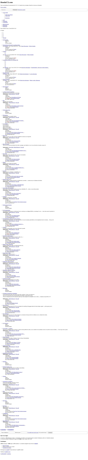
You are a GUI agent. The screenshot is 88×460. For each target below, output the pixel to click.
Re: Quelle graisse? (15, 241)
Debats (4, 162)
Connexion (3, 429)
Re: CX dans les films (16, 140)
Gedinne (4, 51)
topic (4, 391)
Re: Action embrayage (16, 266)
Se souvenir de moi (43, 432)
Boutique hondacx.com (7, 366)
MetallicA (8, 98)
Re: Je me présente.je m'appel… (18, 120)
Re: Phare (14, 275)
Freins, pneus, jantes (7, 253)
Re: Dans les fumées (16, 159)
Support (4, 376)
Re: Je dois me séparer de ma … (18, 132)
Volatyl (14, 57)
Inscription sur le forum (16, 97)
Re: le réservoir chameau (16, 319)
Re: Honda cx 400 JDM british (18, 184)
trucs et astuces (6, 305)
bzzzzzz (8, 426)
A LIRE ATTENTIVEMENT (8, 91)
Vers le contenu (3, 7)
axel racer (6, 46)
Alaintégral (9, 133)
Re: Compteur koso (15, 232)
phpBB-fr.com (7, 451)
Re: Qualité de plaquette (16, 258)
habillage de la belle (6, 278)
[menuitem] (9, 14)
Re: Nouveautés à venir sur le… (18, 396)
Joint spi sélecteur (6, 79)
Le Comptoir (5, 123)
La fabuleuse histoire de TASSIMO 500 (10, 60)
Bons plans (5, 288)
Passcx (5, 73)
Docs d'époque (6, 313)
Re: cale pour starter (16, 310)
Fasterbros (15, 201)
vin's (7, 259)
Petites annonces (6, 337)
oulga (8, 303)
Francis (14, 49)
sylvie (5, 54)
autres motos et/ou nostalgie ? (8, 188)
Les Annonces (5, 323)
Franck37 (8, 373)
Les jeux (4, 170)
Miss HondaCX (6, 420)
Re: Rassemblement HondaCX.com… (19, 150)
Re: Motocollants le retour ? (17, 372)
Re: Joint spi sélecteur (16, 249)
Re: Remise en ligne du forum (17, 105)
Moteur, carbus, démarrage (35, 80)
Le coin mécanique (33, 73)
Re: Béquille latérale (16, 215)
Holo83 (8, 160)
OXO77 (36, 443)
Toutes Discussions (24, 46)
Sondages (5, 196)
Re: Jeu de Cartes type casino (17, 176)
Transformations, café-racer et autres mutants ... (40, 67)
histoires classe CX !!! (7, 179)
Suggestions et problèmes (7, 381)
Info (3, 100)
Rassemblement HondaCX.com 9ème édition (11, 45)
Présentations (5, 115)
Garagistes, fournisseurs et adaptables (10, 293)
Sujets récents (5, 39)
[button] (4, 37)
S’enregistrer (10, 429)
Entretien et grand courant (8, 235)
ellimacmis (9, 276)
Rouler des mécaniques (25, 67)
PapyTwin (15, 411)
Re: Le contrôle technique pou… (18, 167)
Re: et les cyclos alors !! (16, 193)
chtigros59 (6, 67)
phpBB (7, 449)
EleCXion (5, 400)
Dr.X (8, 168)
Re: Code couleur (15, 284)
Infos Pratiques (6, 86)
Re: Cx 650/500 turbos (16, 349)
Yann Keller (11, 147)
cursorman (9, 177)
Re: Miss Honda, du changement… (18, 425)
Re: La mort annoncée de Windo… (18, 387)
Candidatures (5, 413)
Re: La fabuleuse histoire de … (18, 224)
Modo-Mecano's (12, 94)
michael (8, 351)
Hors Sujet (5, 153)
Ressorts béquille (15, 357)
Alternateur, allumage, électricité (9, 270)
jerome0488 (9, 242)
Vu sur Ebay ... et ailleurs (7, 328)
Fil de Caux (9, 311)
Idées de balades (32, 46)
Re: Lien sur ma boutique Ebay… (18, 333)
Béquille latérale (6, 72)
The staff (17, 94)
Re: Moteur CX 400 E (16, 342)
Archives (4, 227)
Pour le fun (5, 135)
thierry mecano (9, 320)
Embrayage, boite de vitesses (8, 261)
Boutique (4, 361)
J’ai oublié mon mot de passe (32, 432)
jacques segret (9, 185)
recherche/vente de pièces (8, 353)
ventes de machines (6, 345)
